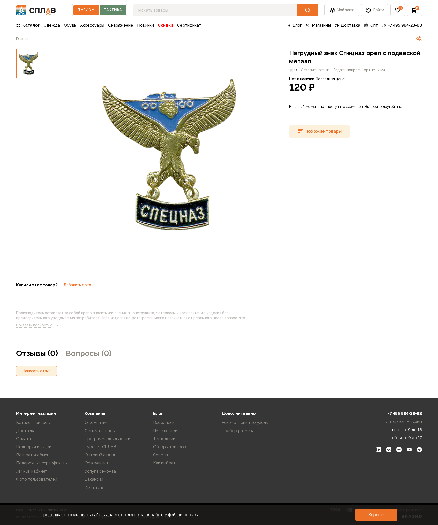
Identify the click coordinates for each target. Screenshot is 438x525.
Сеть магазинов (100, 430)
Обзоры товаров (169, 446)
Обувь (70, 25)
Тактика (113, 10)
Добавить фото (77, 285)
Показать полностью (34, 325)
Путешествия (166, 430)
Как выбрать (165, 463)
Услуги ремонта (100, 471)
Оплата (23, 438)
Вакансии (94, 479)
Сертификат (189, 25)
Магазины (321, 25)
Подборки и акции (33, 446)
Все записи (164, 422)
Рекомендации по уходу (245, 422)
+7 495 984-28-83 (405, 25)
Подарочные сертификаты (41, 463)
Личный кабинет (31, 471)
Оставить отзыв (315, 70)
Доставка (350, 25)
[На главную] (36, 10)
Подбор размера (238, 430)
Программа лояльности (107, 438)
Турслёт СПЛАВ (100, 446)
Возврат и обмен (32, 455)
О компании (96, 422)
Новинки (145, 25)
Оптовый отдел (100, 455)
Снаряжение (120, 25)
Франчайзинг (97, 463)
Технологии (164, 438)
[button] (397, 10)
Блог (297, 25)
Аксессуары (92, 25)
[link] (419, 39)
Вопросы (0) (89, 353)
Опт (374, 25)
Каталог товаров (33, 422)
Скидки (165, 25)
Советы (160, 455)
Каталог (31, 25)
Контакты (94, 487)
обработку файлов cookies (171, 514)
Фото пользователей (36, 479)
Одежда (52, 25)
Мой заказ (346, 10)
